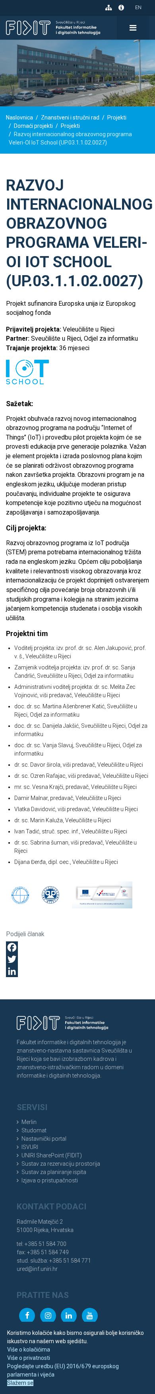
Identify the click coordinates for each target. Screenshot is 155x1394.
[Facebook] (77, 947)
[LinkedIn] (77, 971)
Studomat (33, 1130)
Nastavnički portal (43, 1139)
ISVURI (29, 1147)
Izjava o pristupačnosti (49, 1180)
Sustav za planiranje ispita (53, 1172)
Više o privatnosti (28, 1358)
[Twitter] (77, 959)
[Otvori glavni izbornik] (133, 28)
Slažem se (20, 1383)
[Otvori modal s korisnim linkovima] (121, 7)
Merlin (29, 1122)
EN (138, 7)
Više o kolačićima (28, 1349)
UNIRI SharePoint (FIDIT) (51, 1155)
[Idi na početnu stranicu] (53, 28)
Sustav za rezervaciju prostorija (60, 1164)
